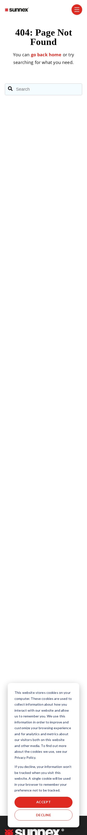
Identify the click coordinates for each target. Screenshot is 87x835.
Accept (43, 802)
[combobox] (43, 89)
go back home (46, 54)
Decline (43, 815)
